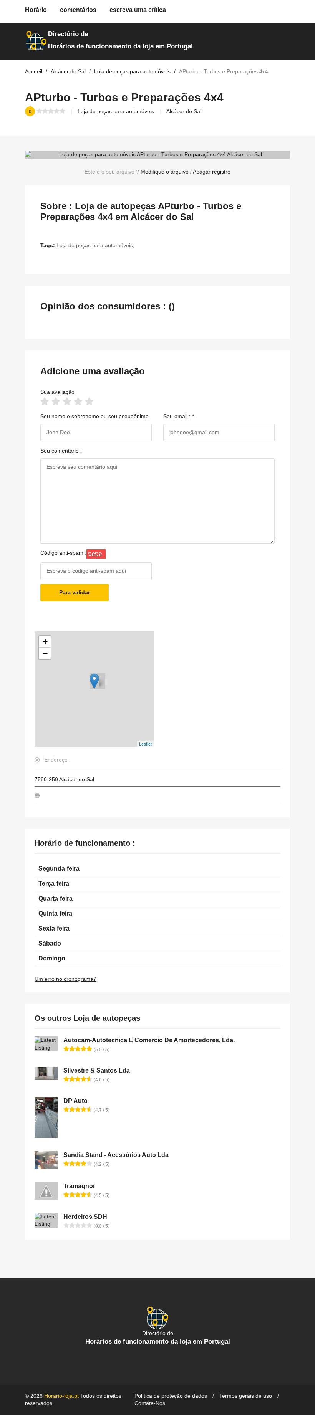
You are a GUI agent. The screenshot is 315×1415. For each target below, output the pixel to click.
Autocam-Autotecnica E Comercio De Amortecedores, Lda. (149, 1040)
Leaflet (145, 744)
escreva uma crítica (137, 10)
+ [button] (45, 641)
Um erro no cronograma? (65, 979)
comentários (78, 10)
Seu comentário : (61, 451)
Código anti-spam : (63, 553)
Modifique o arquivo (165, 172)
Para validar (74, 592)
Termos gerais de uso (245, 1396)
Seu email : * (178, 416)
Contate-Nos (149, 1403)
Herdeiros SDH (85, 1216)
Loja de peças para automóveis (116, 111)
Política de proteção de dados (170, 1396)
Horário (36, 10)
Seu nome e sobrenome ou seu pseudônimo (94, 416)
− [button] (45, 653)
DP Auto (75, 1101)
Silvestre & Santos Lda (96, 1070)
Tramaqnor (79, 1186)
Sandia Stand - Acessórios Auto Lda (116, 1155)
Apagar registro (211, 172)
